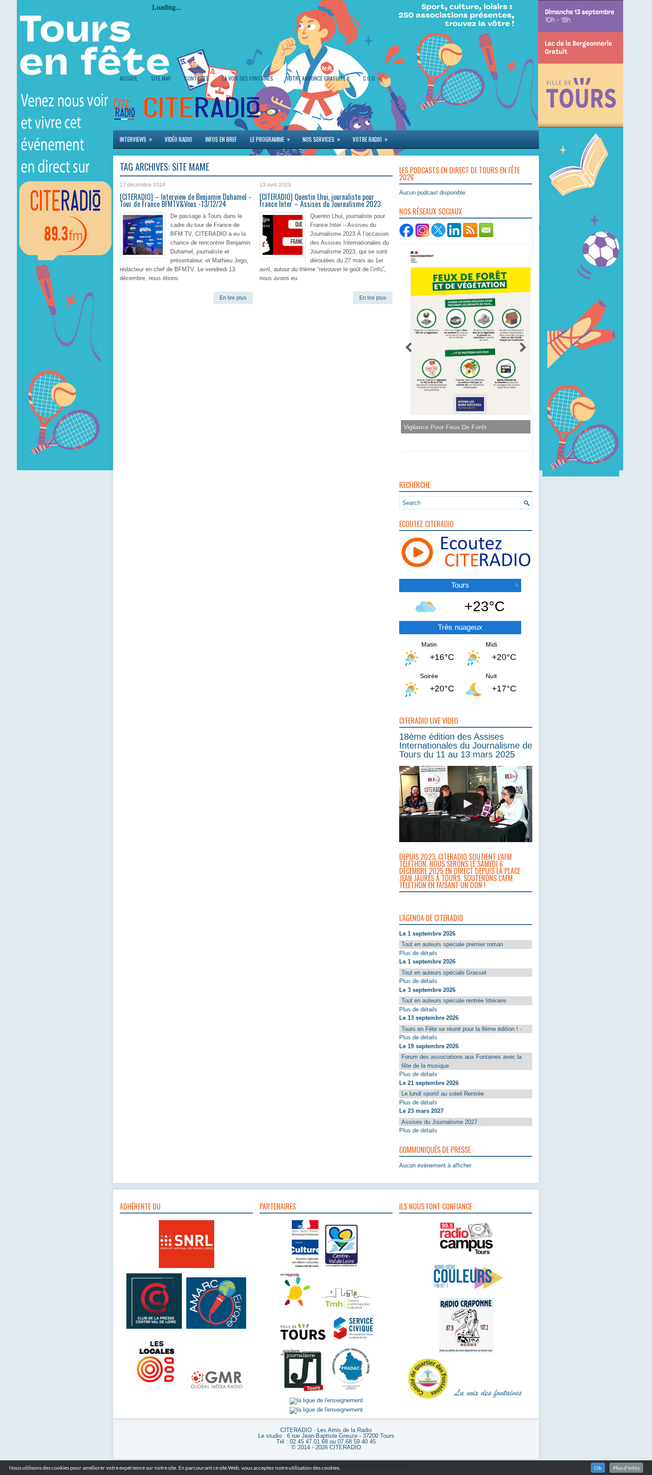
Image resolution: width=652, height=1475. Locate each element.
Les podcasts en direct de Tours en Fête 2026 (459, 174)
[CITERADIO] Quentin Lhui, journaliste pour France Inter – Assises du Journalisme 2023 (320, 200)
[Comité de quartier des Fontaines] (428, 1399)
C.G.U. (372, 78)
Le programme (270, 139)
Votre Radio (370, 139)
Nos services (321, 139)
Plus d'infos (626, 1467)
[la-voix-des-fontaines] (488, 1399)
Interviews (136, 139)
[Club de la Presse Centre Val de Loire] (154, 1329)
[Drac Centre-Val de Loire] (305, 1268)
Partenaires (277, 1206)
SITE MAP (161, 78)
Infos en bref (221, 139)
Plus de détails (418, 953)
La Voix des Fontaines (247, 78)
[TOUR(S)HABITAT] (346, 1310)
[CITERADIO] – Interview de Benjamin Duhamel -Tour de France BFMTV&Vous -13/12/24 (185, 200)
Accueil (128, 78)
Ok (597, 1467)
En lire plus (233, 298)
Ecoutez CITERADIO (426, 524)
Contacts (197, 78)
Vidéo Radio (178, 139)
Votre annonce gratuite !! (318, 78)
